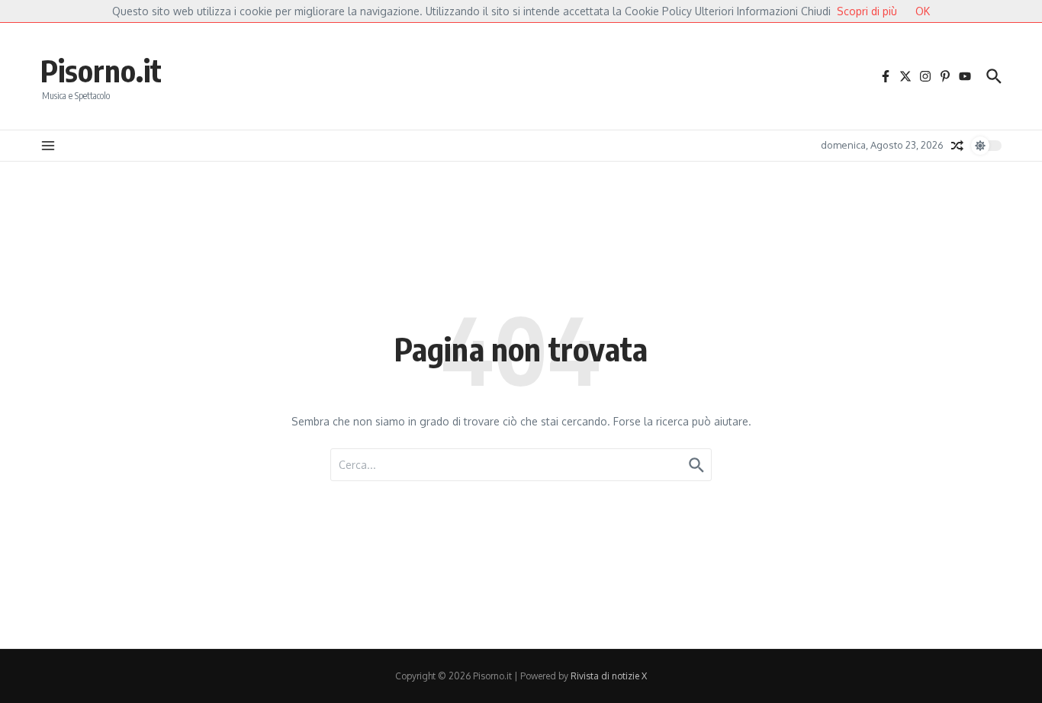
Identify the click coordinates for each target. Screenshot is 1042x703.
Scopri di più (867, 11)
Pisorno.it (101, 70)
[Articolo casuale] (957, 146)
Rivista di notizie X (609, 676)
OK (922, 11)
